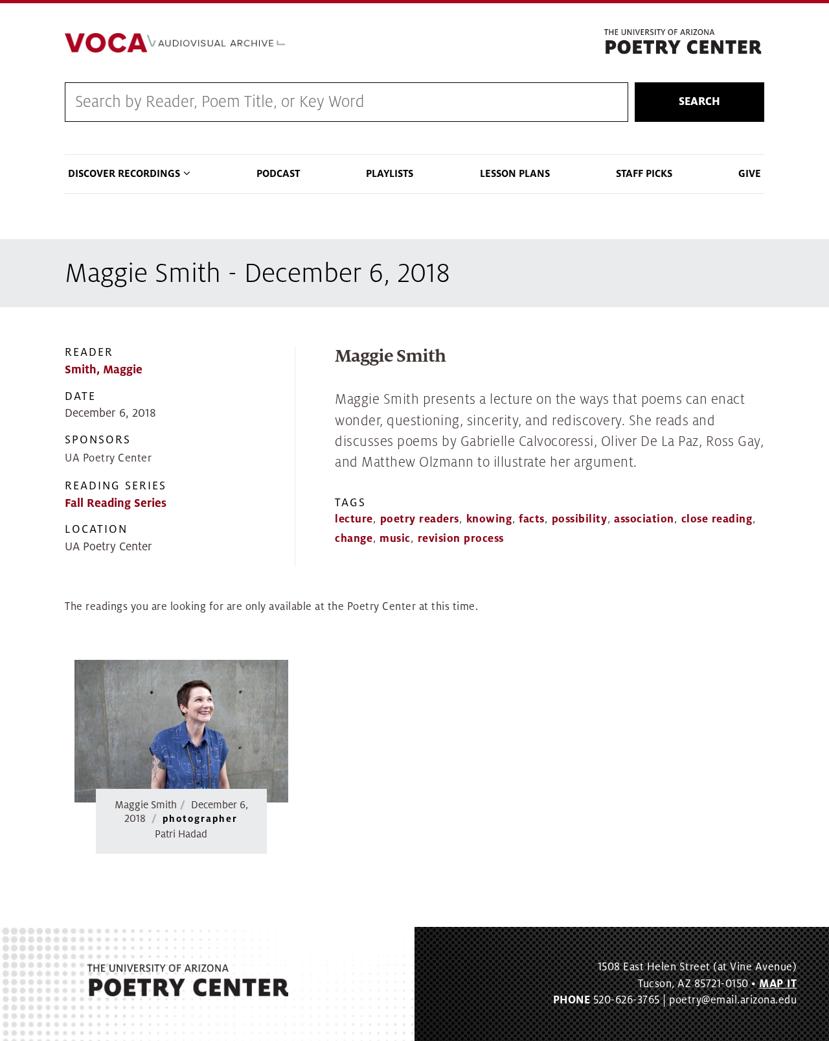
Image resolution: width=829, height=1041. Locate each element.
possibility (580, 519)
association (644, 519)
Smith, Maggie (103, 370)
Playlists (389, 174)
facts (532, 519)
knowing (489, 519)
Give (749, 174)
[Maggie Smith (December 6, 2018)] (181, 731)
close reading (717, 519)
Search (699, 102)
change (353, 538)
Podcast (278, 174)
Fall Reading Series (115, 503)
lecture (354, 519)
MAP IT (778, 984)
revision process (461, 538)
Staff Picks (644, 174)
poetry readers (419, 519)
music (395, 538)
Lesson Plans (515, 174)
